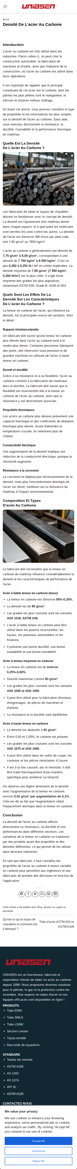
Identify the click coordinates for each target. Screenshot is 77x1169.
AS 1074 (13, 1080)
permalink (8, 911)
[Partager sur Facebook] (28, 894)
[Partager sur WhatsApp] (22, 894)
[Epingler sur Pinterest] (49, 894)
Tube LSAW (15, 1024)
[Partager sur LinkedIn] (55, 894)
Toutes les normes (20, 1059)
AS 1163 (13, 1073)
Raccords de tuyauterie (23, 1045)
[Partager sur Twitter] (35, 894)
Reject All (38, 1161)
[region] (38, 1137)
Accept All (38, 1140)
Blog (6, 19)
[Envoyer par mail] (42, 894)
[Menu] (5, 6)
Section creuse (17, 1031)
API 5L (11, 1087)
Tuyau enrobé (16, 1038)
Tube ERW (14, 1010)
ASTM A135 (15, 1094)
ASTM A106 (15, 1066)
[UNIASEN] (38, 6)
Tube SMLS (15, 1017)
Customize (38, 1150)
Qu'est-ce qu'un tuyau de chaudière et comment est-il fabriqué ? (20, 924)
